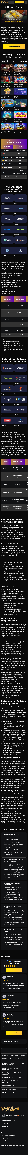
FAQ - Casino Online (8, 1092)
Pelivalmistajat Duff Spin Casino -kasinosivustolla (11, 1068)
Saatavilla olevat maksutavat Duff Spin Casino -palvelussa (13, 1064)
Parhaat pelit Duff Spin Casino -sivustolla (13, 1055)
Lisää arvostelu (14, 970)
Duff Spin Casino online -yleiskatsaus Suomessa (12, 1059)
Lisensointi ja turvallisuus (9, 1089)
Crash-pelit (16, 61)
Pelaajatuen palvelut (8, 1085)
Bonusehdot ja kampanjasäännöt (11, 1077)
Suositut (3, 61)
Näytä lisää (14, 1032)
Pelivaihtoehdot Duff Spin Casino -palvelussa (11, 1081)
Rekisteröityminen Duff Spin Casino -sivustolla (12, 1073)
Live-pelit (10, 61)
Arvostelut (5, 1096)
